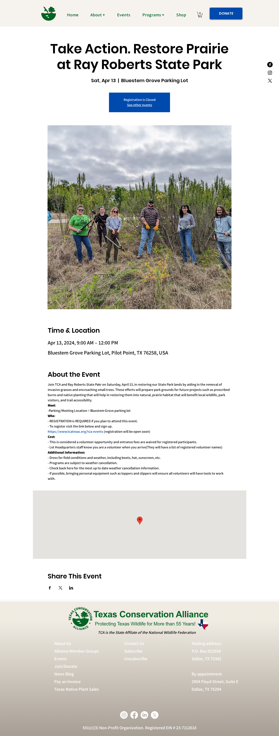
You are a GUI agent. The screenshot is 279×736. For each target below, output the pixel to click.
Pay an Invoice (67, 681)
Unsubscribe (136, 658)
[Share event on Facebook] (50, 588)
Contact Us (134, 643)
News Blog (64, 674)
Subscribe (133, 651)
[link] (200, 14)
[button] (100, 15)
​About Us (62, 643)
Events (60, 658)
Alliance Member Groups (76, 651)
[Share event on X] (60, 588)
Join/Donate (65, 666)
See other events (139, 105)
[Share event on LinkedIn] (71, 588)
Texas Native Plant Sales (76, 689)
